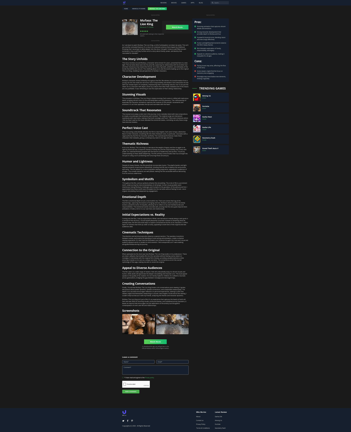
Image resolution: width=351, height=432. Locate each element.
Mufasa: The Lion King (149, 22)
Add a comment (130, 391)
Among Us (218, 420)
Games (183, 3)
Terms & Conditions (203, 428)
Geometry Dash (220, 428)
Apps (192, 3)
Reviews (164, 3)
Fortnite (217, 424)
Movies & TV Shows (138, 9)
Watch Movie (177, 27)
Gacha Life (218, 417)
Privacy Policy (200, 424)
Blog (201, 3)
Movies (174, 3)
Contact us (199, 420)
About (198, 417)
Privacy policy (149, 378)
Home (126, 9)
